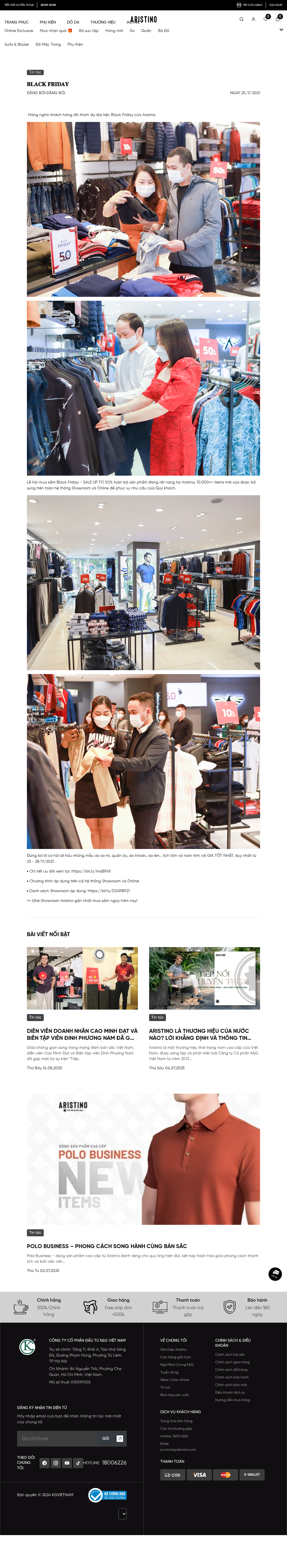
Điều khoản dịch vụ (230, 1392)
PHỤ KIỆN (48, 22)
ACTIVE (133, 22)
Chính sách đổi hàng (231, 1370)
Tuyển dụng (169, 1372)
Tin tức (165, 1387)
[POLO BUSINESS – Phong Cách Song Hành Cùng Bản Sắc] (143, 1159)
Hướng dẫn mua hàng (232, 1400)
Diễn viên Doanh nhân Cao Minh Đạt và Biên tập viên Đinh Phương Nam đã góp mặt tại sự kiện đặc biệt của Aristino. (82, 1035)
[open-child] (281, 29)
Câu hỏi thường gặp (176, 1429)
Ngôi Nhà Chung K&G (177, 1365)
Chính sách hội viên (230, 1355)
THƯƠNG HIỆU (103, 22)
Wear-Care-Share (174, 1380)
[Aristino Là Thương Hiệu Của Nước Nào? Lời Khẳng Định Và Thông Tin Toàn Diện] (204, 978)
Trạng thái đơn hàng (176, 1421)
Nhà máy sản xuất (174, 1395)
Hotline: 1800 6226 (174, 1436)
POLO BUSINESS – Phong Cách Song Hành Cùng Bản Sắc (107, 1246)
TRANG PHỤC (16, 22)
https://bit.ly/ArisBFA (90, 871)
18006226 (114, 1463)
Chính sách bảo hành (232, 1377)
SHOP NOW (48, 5)
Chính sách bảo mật (231, 1385)
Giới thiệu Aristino (173, 1350)
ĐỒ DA (73, 22)
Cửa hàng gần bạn (175, 1357)
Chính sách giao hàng (232, 1362)
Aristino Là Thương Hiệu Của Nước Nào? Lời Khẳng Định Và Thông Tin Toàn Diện (199, 1035)
